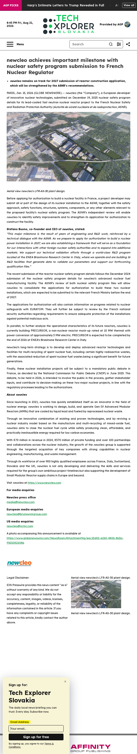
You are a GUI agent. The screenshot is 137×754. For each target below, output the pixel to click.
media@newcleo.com (21, 502)
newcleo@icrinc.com (20, 526)
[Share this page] (128, 44)
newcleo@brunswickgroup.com (27, 514)
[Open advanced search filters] (119, 44)
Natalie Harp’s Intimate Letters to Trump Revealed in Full (59, 5)
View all (129, 5)
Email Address (19, 722)
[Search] (111, 44)
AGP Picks (10, 5)
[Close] (65, 681)
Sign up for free (36, 737)
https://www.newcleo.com (44, 482)
